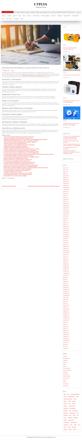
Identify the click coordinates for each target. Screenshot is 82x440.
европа (73, 401)
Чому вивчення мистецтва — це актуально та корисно (17, 174)
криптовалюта (72, 412)
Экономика (16, 18)
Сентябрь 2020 (66, 295)
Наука (24, 15)
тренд (65, 427)
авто (68, 394)
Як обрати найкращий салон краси (13, 171)
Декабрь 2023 (66, 230)
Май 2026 (65, 173)
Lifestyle (3, 15)
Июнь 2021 (65, 277)
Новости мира (36, 15)
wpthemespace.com (51, 437)
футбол (74, 429)
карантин (66, 410)
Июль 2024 (65, 216)
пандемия (70, 417)
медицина (66, 415)
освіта (65, 417)
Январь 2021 (66, 287)
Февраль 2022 (66, 264)
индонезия (66, 408)
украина (65, 429)
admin (13, 70)
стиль (75, 424)
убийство (74, 427)
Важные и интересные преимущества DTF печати (16, 147)
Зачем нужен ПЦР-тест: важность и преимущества (17, 170)
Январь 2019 (66, 332)
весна (77, 396)
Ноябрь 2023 (66, 232)
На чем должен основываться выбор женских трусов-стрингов (20, 142)
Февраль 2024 (66, 226)
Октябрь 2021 (66, 271)
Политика (59, 15)
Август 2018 (65, 342)
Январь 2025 (66, 205)
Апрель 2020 (66, 305)
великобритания (71, 396)
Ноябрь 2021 (66, 269)
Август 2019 (65, 320)
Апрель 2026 (66, 175)
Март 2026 (65, 177)
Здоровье (9, 15)
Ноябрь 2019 (66, 314)
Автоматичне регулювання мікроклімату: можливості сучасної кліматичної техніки (71, 152)
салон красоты (74, 422)
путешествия (66, 422)
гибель (65, 401)
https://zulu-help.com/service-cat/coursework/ (33, 75)
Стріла (40, 4)
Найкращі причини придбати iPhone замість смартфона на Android (21, 140)
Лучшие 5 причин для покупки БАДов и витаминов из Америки (20, 150)
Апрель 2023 (66, 242)
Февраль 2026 (66, 179)
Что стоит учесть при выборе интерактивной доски (17, 161)
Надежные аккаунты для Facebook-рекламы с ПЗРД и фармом (71, 124)
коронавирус (75, 410)
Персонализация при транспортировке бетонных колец (18, 138)
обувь (74, 415)
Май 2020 (65, 303)
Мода (19, 15)
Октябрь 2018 (66, 338)
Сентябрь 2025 (66, 189)
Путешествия (75, 15)
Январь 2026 (66, 181)
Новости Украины (45, 15)
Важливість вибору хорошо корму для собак (71, 141)
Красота (15, 15)
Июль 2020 (65, 299)
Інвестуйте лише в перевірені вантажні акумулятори (70, 48)
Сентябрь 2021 (66, 273)
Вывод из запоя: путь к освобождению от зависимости (18, 159)
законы (73, 403)
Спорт (3, 18)
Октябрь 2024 (66, 211)
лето (78, 412)
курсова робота (11, 178)
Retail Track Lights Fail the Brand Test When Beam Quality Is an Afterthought (71, 144)
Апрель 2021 (66, 281)
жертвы (65, 403)
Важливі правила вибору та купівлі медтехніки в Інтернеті (18, 155)
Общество (53, 15)
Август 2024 (65, 215)
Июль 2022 (65, 256)
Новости (29, 15)
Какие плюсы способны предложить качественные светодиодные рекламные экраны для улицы (71, 138)
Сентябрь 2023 (66, 236)
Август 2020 (65, 297)
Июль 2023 (65, 238)
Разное (21, 18)
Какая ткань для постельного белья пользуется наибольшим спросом (44, 186)
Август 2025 (65, 191)
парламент (75, 417)
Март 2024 (65, 224)
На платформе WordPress (32, 437)
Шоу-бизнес (9, 18)
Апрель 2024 (66, 222)
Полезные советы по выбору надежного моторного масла (18, 163)
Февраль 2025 (66, 203)
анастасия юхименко (75, 394)
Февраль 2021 (66, 285)
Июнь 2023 (65, 240)
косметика (66, 412)
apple (65, 394)
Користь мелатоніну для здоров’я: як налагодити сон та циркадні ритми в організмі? (25, 139)
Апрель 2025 (66, 199)
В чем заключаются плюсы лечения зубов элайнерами (17, 169)
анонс (65, 396)
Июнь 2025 (65, 195)
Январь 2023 (66, 248)
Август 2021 (65, 275)
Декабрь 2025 (66, 183)
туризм (69, 427)
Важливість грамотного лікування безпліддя (15, 143)
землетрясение (72, 405)
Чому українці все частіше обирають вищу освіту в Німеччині (19, 144)
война (75, 398)
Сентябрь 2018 (66, 340)
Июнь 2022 (65, 258)
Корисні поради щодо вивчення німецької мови (16, 158)
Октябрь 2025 (66, 187)
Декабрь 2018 (66, 334)
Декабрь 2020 (66, 289)
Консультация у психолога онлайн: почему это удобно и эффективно (21, 153)
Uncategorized (66, 358)
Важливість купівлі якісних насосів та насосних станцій (18, 173)
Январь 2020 (66, 311)
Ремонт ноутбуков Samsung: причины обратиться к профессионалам (21, 157)
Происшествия (67, 15)
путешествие (71, 420)
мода (70, 415)
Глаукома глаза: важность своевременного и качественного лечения (21, 151)
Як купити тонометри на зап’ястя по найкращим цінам (71, 101)
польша (65, 420)
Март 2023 (65, 244)
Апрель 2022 (66, 260)
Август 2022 (65, 254)
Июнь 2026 (65, 171)
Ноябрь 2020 (66, 291)
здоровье (65, 405)
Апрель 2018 (66, 348)
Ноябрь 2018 (66, 336)
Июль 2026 (65, 169)
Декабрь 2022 (66, 250)
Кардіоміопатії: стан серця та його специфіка (15, 175)
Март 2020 (65, 307)
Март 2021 (65, 283)
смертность (66, 424)
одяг (78, 415)
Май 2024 (65, 220)
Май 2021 (65, 279)
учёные (70, 429)
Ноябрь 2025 (66, 185)
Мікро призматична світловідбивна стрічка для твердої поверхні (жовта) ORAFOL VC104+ (26, 167)
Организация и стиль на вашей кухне (71, 75)
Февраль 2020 (66, 309)
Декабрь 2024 (66, 207)
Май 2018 (65, 346)
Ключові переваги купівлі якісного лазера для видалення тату (19, 162)
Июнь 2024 (65, 218)
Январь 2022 (66, 265)
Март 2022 (65, 262)
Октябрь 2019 (66, 316)
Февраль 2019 (66, 330)
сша (79, 424)
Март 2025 (65, 201)
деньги (69, 401)
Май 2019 (65, 324)
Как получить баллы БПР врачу (9, 186)
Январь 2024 (66, 228)
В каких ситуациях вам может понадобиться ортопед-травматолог (21, 165)
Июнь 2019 (65, 322)
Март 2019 (65, 328)
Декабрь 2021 (66, 267)
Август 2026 (65, 167)
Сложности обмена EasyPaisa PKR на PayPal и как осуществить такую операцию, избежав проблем (28, 154)
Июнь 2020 (65, 301)
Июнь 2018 (65, 344)
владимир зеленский (68, 398)
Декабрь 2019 (66, 313)
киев (70, 410)
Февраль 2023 (66, 246)
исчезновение (72, 408)
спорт (71, 424)
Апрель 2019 (66, 326)
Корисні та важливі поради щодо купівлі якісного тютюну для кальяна (21, 148)
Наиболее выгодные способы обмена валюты (15, 146)
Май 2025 (65, 197)
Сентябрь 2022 (66, 252)
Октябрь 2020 (66, 293)
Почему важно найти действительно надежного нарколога (19, 136)
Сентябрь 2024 (66, 213)
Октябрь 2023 (66, 234)
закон (69, 403)
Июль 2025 (65, 193)
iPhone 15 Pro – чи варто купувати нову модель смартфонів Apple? (20, 166)
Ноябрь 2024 (66, 209)
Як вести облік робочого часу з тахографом (70, 148)
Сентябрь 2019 (66, 318)
